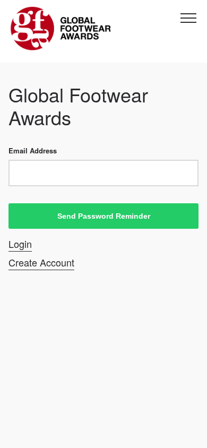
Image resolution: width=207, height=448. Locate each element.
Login (20, 244)
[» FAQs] (61, 28)
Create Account (41, 262)
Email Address (32, 151)
